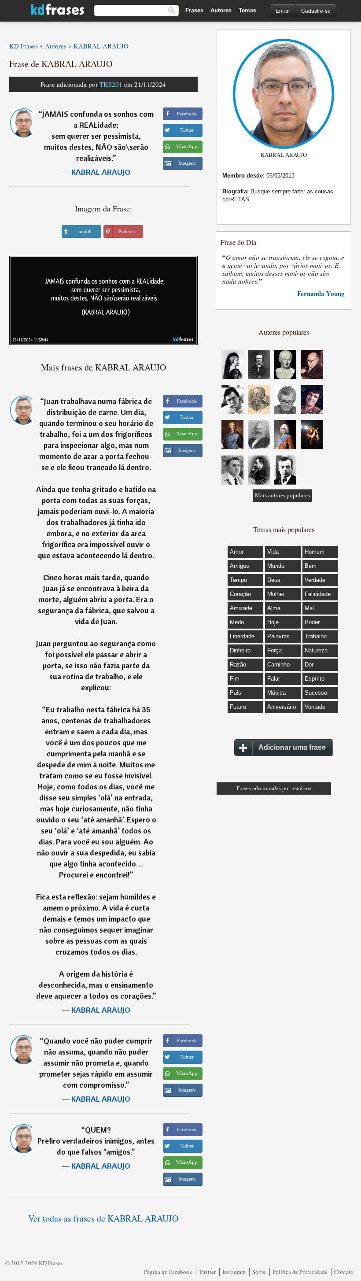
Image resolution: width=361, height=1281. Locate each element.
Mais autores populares (282, 495)
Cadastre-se (316, 10)
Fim (234, 678)
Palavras (278, 636)
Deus (273, 580)
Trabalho (316, 636)
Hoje (273, 622)
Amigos (239, 566)
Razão (238, 664)
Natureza (316, 650)
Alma (273, 608)
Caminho (278, 664)
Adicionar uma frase (292, 747)
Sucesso (316, 692)
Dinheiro (240, 650)
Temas (247, 10)
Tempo (238, 580)
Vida (273, 551)
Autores (221, 10)
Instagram (234, 1272)
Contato (344, 1272)
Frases (194, 10)
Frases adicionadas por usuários (273, 788)
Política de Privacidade (300, 1272)
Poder (312, 622)
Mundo (275, 566)
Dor (309, 664)
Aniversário (281, 706)
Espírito (314, 678)
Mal (309, 608)
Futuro (238, 706)
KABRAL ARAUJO (100, 172)
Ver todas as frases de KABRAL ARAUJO (103, 1218)
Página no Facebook (168, 1272)
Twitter (207, 1272)
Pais (235, 692)
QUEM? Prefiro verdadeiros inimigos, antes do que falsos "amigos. (96, 1141)
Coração (240, 594)
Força (274, 650)
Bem (311, 566)
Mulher (275, 594)
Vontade (315, 706)
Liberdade (242, 636)
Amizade (241, 608)
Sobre (259, 1272)
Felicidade (318, 594)
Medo (237, 622)
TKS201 (110, 84)
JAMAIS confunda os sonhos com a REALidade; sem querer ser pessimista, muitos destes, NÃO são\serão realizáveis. (98, 136)
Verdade (315, 580)
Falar (273, 678)
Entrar (283, 10)
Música (276, 692)
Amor (236, 551)
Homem (314, 551)
